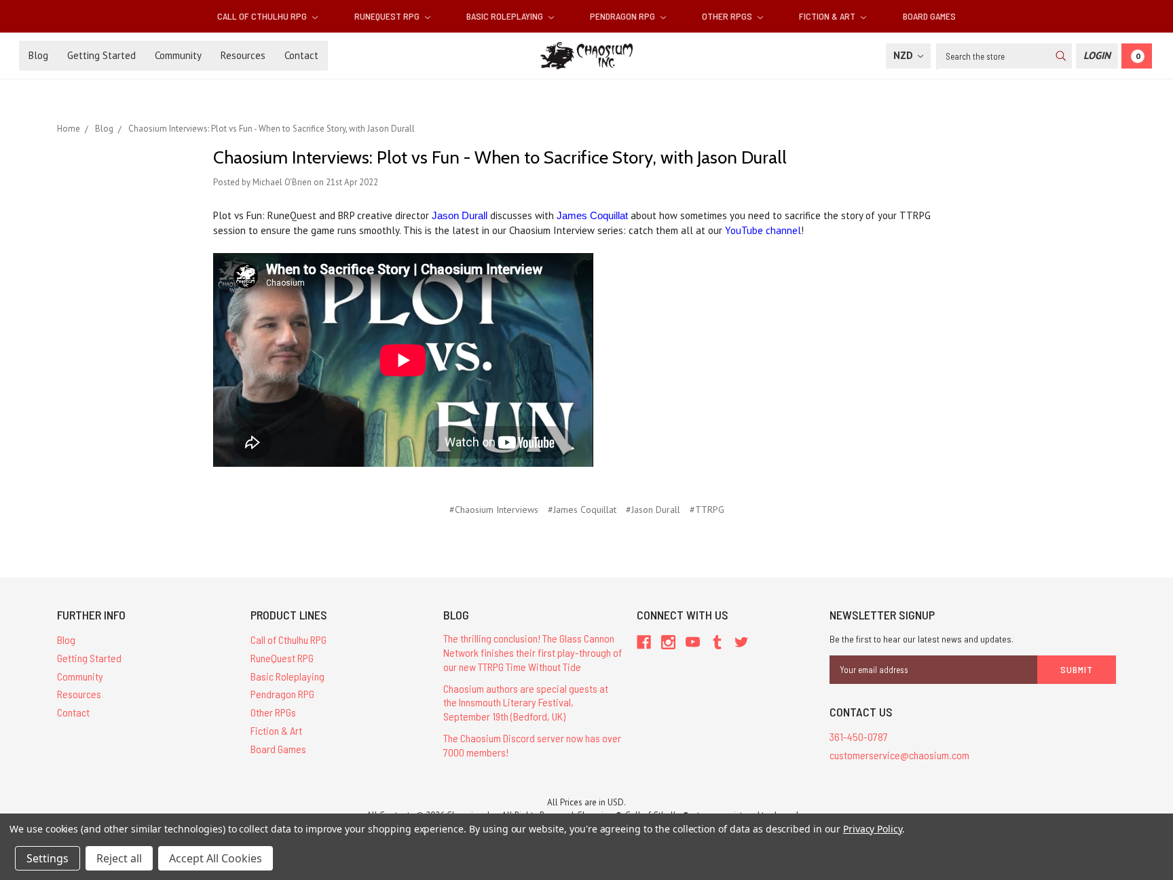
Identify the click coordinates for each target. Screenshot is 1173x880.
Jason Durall (459, 215)
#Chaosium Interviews (493, 509)
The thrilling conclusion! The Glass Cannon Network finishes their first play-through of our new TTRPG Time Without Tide (532, 652)
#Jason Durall (653, 509)
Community (178, 55)
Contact (301, 55)
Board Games (929, 16)
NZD (904, 55)
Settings (47, 858)
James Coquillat (592, 215)
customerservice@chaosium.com (899, 754)
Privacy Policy (872, 828)
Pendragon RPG (623, 16)
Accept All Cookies (215, 858)
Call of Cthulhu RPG (263, 16)
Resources (243, 55)
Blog (38, 55)
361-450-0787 (859, 736)
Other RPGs (728, 16)
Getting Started (101, 55)
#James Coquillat (582, 509)
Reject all (119, 858)
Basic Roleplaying (505, 16)
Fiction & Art (828, 16)
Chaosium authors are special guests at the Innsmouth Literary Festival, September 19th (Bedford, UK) (525, 702)
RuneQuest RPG (388, 16)
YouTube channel (763, 230)
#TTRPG (707, 509)
